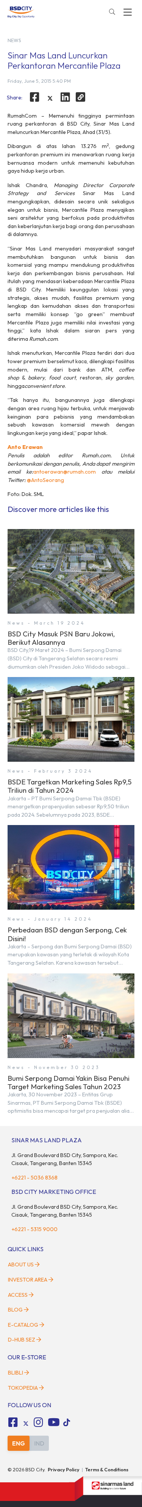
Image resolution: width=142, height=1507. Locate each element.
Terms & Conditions (106, 1469)
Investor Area (27, 1279)
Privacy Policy (64, 1469)
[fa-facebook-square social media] (13, 1422)
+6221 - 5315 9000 (34, 1229)
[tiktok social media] (25, 1423)
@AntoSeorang (45, 480)
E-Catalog (23, 1324)
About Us (21, 1264)
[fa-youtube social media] (54, 1422)
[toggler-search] (112, 12)
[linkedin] (65, 97)
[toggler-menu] (127, 12)
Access (18, 1294)
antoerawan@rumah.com (64, 471)
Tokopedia (23, 1387)
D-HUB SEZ (22, 1339)
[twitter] (50, 98)
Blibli (15, 1372)
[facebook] (34, 97)
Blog (15, 1309)
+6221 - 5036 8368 (34, 1177)
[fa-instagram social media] (39, 1422)
